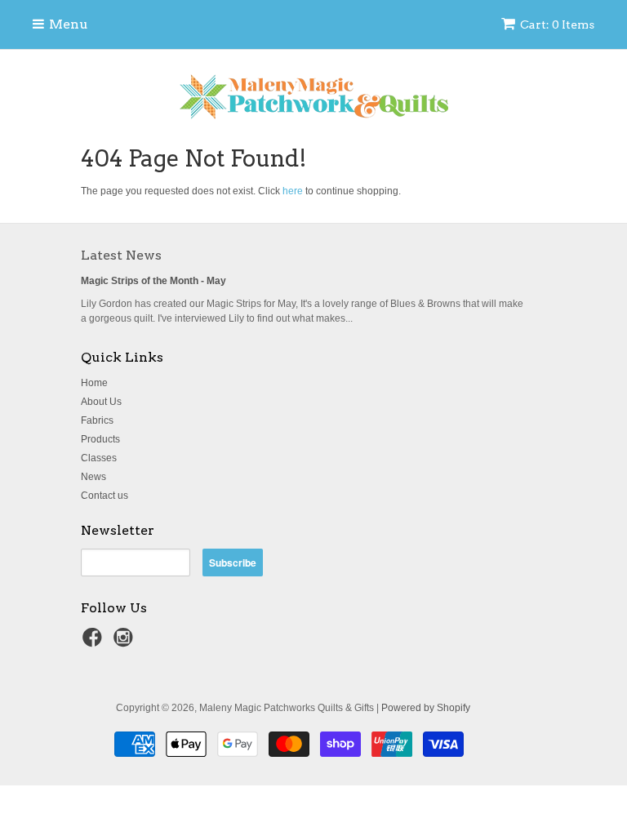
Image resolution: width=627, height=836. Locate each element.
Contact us (104, 495)
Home (94, 383)
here (292, 191)
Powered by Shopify (425, 708)
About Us (101, 401)
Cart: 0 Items (557, 24)
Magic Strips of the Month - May (153, 281)
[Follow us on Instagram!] (125, 642)
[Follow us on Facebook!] (94, 642)
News (93, 476)
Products (100, 439)
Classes (99, 458)
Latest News (121, 255)
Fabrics (97, 420)
